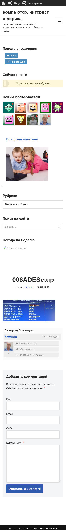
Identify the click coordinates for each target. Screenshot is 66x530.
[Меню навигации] (59, 21)
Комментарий (15, 442)
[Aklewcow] (57, 107)
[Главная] (3, 3)
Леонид (29, 287)
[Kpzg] (45, 107)
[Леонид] (45, 119)
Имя (8, 399)
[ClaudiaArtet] (32, 107)
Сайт (9, 428)
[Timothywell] (8, 107)
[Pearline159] (20, 107)
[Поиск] (59, 226)
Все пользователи (22, 139)
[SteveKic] (20, 119)
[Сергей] (32, 119)
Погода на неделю (16, 248)
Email (9, 413)
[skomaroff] (8, 119)
